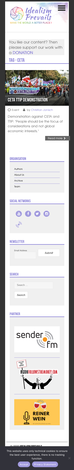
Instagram (46, 214)
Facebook (28, 214)
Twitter (37, 214)
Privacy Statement (45, 464)
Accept (24, 464)
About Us (19, 174)
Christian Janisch (42, 110)
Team (17, 186)
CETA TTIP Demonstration (28, 99)
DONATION (23, 52)
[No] (69, 458)
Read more (55, 138)
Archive (18, 180)
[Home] (31, 15)
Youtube (19, 214)
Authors (18, 169)
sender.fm (19, 224)
